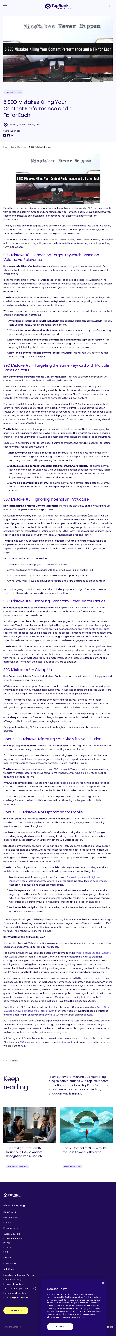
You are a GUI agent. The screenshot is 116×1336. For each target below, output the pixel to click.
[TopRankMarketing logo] (58, 6)
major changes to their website (93, 953)
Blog (5, 147)
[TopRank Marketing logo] (12, 1195)
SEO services (27, 1042)
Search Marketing (13, 92)
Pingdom (14, 881)
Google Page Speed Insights (82, 877)
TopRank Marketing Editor (29, 125)
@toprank (66, 1042)
